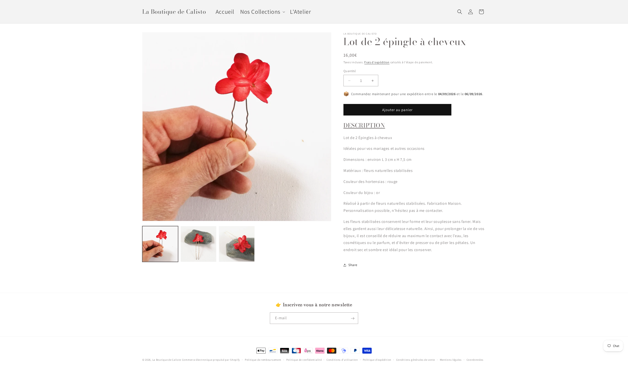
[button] (262, 11)
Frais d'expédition (377, 62)
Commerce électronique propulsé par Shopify (211, 359)
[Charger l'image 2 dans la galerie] (198, 244)
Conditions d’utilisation (342, 359)
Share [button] (352, 265)
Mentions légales (451, 359)
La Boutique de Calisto (166, 359)
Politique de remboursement (263, 359)
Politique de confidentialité (304, 359)
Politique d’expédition (377, 359)
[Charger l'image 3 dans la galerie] (237, 244)
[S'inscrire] (352, 318)
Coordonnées (475, 359)
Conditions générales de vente (415, 359)
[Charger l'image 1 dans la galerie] (160, 244)
